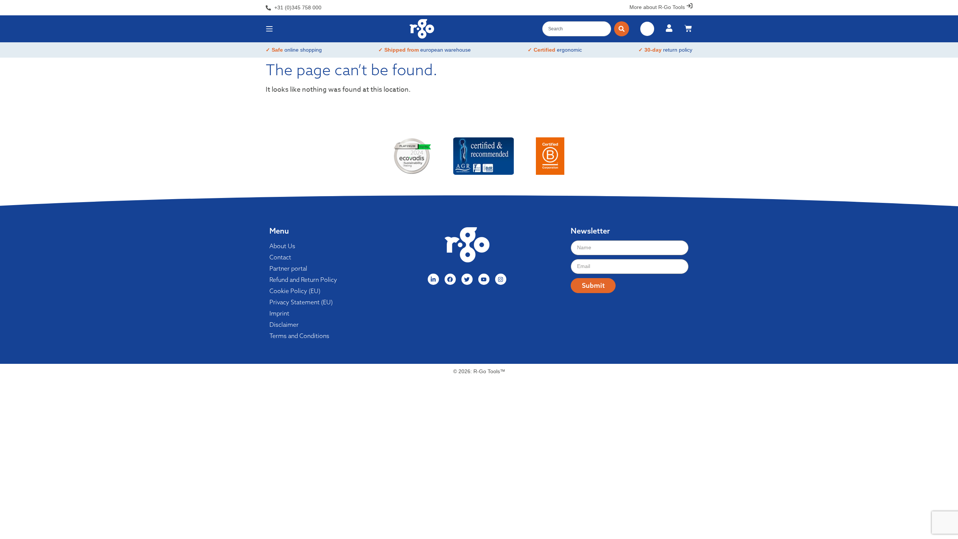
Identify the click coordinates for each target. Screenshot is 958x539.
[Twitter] (467, 279)
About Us (282, 246)
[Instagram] (500, 279)
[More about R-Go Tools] (689, 6)
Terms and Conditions (299, 335)
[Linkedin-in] (433, 279)
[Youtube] (483, 279)
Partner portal (288, 268)
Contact (280, 257)
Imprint (279, 313)
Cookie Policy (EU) (294, 291)
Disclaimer (284, 324)
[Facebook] (450, 279)
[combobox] (576, 28)
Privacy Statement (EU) (301, 302)
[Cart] (688, 28)
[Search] (621, 28)
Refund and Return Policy (303, 279)
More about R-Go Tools (657, 7)
